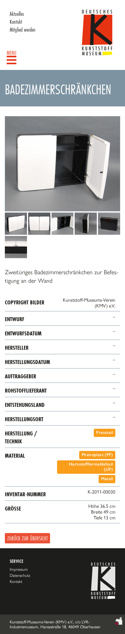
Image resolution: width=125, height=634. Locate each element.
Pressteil (104, 432)
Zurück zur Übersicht (27, 538)
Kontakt (16, 22)
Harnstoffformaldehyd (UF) (91, 467)
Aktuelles (17, 14)
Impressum (19, 569)
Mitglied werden (22, 29)
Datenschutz (20, 575)
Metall (107, 478)
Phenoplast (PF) (97, 454)
